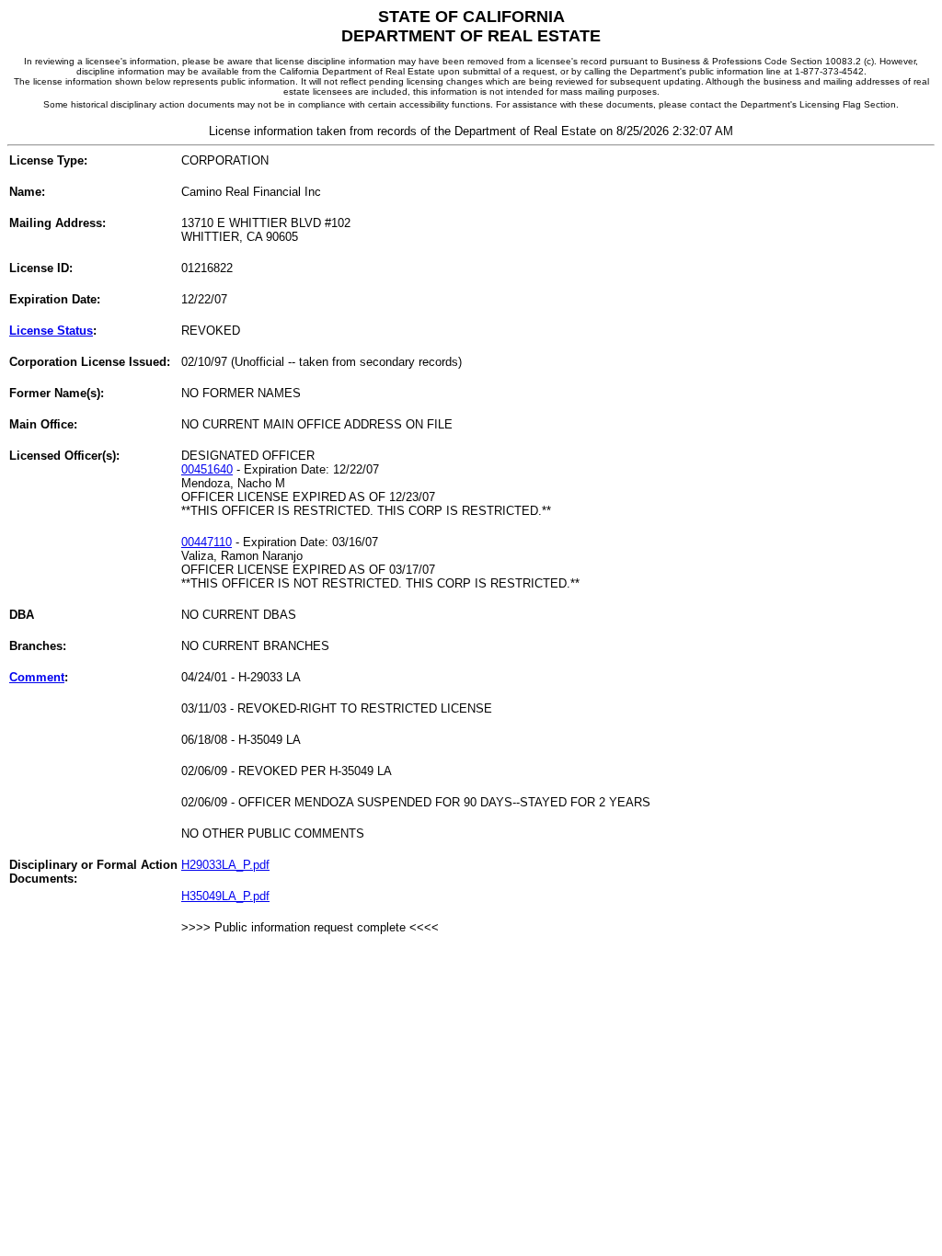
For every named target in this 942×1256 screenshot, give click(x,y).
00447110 (206, 542)
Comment (36, 677)
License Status (51, 330)
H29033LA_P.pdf (225, 865)
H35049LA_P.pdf (225, 896)
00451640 (207, 469)
